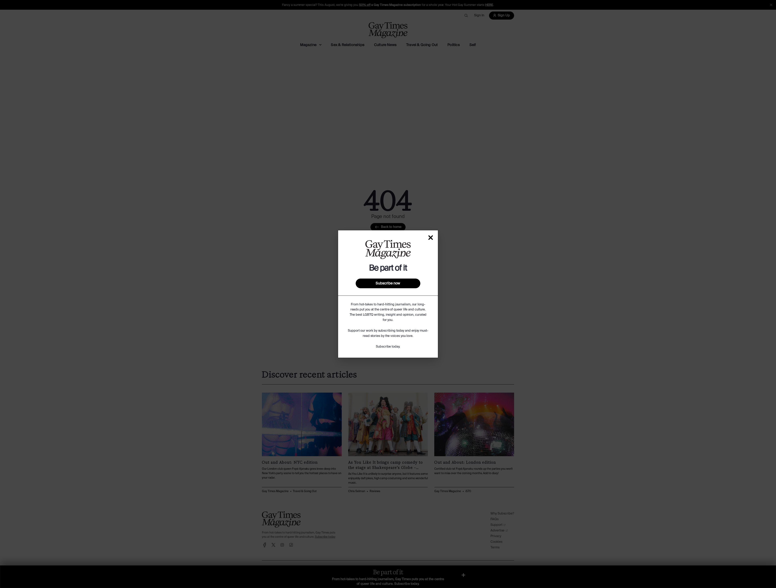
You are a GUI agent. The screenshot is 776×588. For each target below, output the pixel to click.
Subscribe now (388, 283)
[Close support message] (431, 238)
